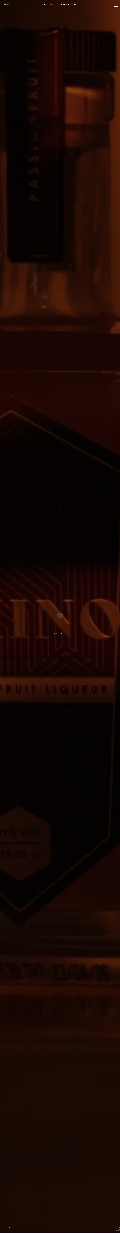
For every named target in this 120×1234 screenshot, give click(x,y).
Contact (74, 4)
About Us (53, 4)
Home (45, 4)
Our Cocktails (64, 4)
